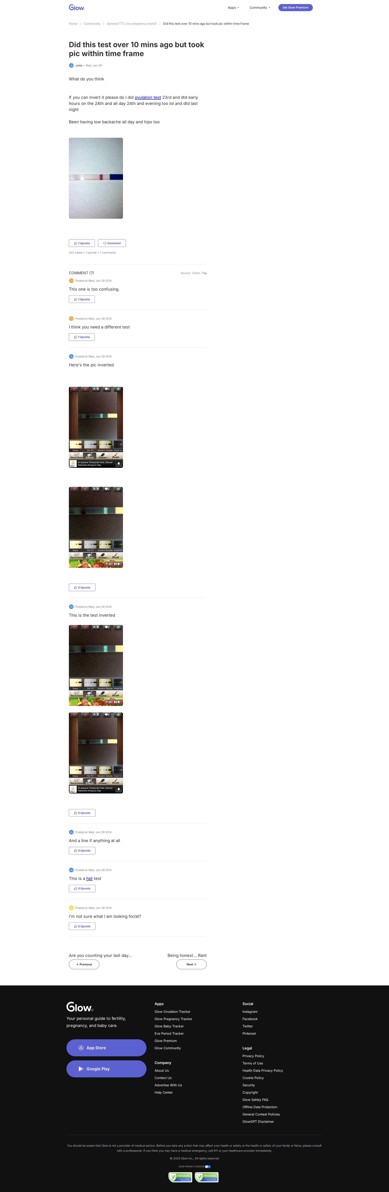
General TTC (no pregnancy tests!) (132, 24)
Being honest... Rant (187, 955)
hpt (89, 878)
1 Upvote (84, 243)
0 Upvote (84, 587)
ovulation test (148, 97)
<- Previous (84, 964)
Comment (114, 243)
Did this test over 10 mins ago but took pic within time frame (206, 24)
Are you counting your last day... (100, 955)
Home (73, 24)
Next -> (191, 964)
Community (92, 24)
